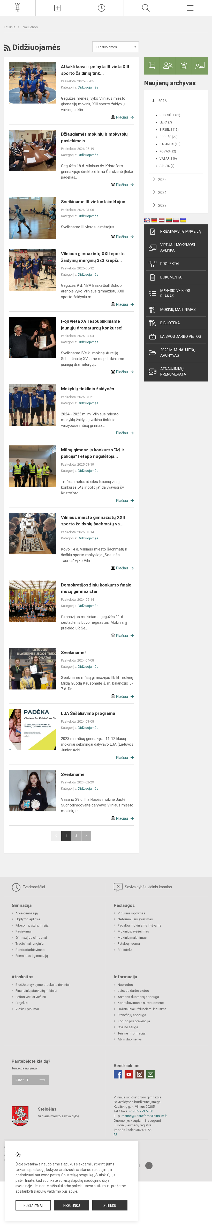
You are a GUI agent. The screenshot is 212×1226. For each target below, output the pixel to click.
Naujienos (30, 27)
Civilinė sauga (128, 1027)
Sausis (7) (167, 166)
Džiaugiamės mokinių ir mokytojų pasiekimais (94, 137)
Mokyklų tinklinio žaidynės (87, 388)
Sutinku (109, 1205)
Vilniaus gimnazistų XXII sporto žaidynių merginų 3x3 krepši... (93, 257)
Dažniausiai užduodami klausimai (142, 1009)
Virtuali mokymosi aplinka (177, 247)
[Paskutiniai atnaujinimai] (102, 8)
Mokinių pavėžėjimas (133, 931)
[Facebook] (118, 1074)
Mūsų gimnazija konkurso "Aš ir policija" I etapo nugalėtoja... (92, 453)
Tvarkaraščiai (33, 887)
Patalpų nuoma (129, 943)
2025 (162, 180)
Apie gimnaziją (27, 913)
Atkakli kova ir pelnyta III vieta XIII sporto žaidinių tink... (95, 70)
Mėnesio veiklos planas (175, 293)
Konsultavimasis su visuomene (141, 1003)
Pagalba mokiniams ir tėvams (139, 925)
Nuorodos (125, 985)
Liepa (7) (166, 122)
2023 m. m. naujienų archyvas (177, 352)
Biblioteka (170, 323)
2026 (162, 101)
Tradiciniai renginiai (30, 943)
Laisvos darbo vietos (180, 336)
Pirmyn (86, 836)
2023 (162, 205)
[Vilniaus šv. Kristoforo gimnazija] (17, 7)
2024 (162, 192)
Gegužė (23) (169, 137)
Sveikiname (73, 774)
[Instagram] (139, 1074)
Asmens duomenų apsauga (138, 997)
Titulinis (10, 27)
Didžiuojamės (88, 87)
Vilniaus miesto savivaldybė (58, 1116)
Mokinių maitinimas (178, 309)
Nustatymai (33, 1205)
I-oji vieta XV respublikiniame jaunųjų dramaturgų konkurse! (92, 325)
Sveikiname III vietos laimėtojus (93, 201)
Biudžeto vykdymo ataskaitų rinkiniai (43, 985)
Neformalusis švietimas (135, 919)
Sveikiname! (73, 652)
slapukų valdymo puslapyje (55, 1191)
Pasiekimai (24, 931)
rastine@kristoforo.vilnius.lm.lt (144, 1116)
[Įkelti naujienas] (58, 8)
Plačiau (122, 117)
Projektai (169, 264)
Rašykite (22, 1080)
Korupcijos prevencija (134, 1021)
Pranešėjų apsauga (132, 1015)
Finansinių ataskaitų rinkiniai (36, 991)
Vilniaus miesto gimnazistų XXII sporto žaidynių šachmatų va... (93, 521)
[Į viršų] (149, 1165)
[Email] (150, 1074)
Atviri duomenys (130, 1039)
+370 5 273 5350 (141, 1111)
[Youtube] (129, 1074)
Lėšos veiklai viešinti (31, 997)
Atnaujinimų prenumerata (173, 371)
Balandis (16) (170, 144)
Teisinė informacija (132, 1033)
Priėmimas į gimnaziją (180, 231)
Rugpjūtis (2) (170, 115)
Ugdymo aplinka (28, 919)
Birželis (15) (169, 129)
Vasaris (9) (168, 158)
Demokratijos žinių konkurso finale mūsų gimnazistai (96, 588)
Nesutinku (71, 1205)
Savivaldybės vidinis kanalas (148, 887)
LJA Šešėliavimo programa (88, 713)
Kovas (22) (168, 151)
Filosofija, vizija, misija (32, 925)
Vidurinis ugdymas (131, 913)
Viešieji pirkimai (27, 1009)
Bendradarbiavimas (30, 950)
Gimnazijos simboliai (31, 937)
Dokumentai (171, 277)
